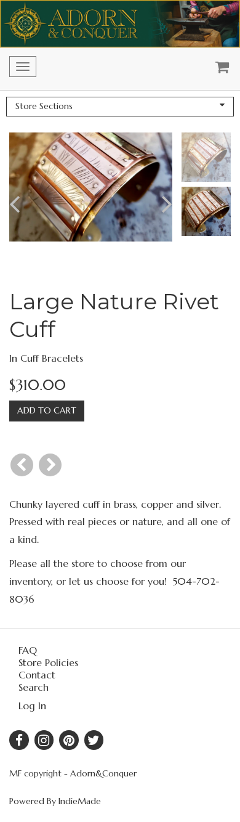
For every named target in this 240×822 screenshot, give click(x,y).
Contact (36, 675)
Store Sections (44, 106)
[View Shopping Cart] (219, 69)
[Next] (50, 465)
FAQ (27, 650)
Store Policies (48, 662)
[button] (25, 203)
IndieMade (79, 801)
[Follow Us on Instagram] (44, 740)
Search (33, 687)
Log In (32, 705)
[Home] (120, 23)
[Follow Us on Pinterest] (69, 740)
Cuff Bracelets (51, 358)
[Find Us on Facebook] (19, 740)
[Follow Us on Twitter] (94, 740)
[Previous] (21, 465)
